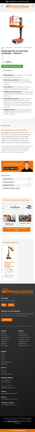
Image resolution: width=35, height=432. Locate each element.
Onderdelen (4, 364)
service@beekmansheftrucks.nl (9, 405)
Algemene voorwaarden (26, 421)
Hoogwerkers (9, 47)
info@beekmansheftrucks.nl (8, 388)
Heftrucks (3, 333)
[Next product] (2, 58)
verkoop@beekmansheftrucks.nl (9, 393)
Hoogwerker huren (18, 47)
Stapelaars (4, 343)
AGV (2, 360)
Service (3, 354)
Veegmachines (5, 339)
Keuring (3, 358)
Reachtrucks (4, 335)
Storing (3, 356)
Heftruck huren (23, 333)
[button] (2, 6)
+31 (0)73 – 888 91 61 (7, 386)
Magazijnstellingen (6, 362)
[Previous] (3, 222)
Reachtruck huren (23, 335)
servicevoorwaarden (20, 420)
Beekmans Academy (6, 374)
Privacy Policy (17, 423)
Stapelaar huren (23, 343)
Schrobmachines (5, 337)
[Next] (32, 222)
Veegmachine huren (24, 339)
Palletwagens (4, 345)
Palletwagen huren (23, 345)
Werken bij (4, 372)
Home (2, 47)
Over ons (3, 370)
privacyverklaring (8, 420)
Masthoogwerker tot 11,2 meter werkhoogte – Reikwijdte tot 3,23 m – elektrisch (9, 265)
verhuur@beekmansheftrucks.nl (9, 399)
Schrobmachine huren (24, 337)
